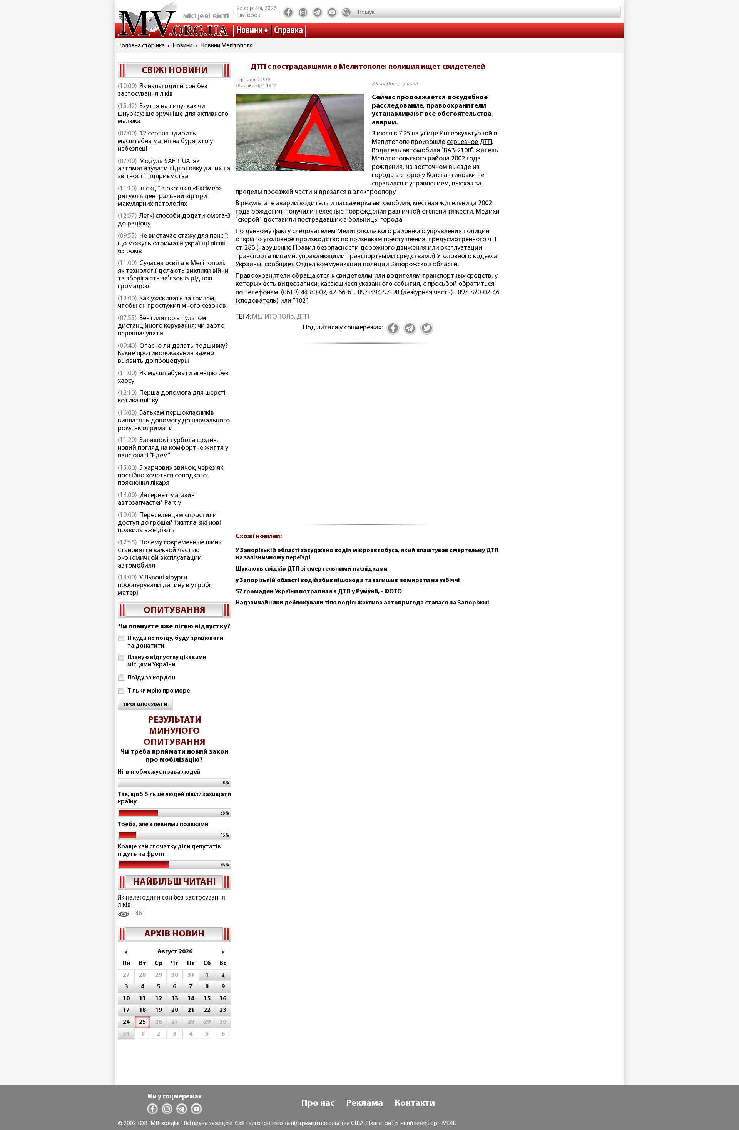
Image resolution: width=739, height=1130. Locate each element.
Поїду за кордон (151, 678)
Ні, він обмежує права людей (159, 772)
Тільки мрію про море (158, 691)
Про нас (317, 1103)
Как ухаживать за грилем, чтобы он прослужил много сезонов (172, 302)
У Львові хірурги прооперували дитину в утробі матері (164, 585)
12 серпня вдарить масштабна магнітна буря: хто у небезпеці (165, 141)
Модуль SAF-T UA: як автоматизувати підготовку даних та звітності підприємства (174, 169)
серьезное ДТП (469, 142)
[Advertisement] (368, 438)
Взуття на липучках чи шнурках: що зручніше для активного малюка (173, 114)
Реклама (364, 1103)
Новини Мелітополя (226, 46)
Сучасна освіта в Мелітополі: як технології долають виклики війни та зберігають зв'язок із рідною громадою (173, 275)
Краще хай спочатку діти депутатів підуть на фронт (169, 850)
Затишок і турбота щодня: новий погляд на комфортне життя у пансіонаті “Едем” (173, 448)
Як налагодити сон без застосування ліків (162, 90)
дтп (303, 317)
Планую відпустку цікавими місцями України (166, 661)
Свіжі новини (174, 70)
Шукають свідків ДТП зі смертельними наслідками (312, 569)
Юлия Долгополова (395, 84)
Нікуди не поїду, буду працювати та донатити (175, 642)
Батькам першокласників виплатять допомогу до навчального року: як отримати (174, 421)
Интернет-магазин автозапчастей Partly (156, 499)
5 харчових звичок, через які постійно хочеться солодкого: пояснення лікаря (171, 476)
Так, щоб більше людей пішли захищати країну (174, 798)
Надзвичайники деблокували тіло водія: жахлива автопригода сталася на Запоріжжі (362, 603)
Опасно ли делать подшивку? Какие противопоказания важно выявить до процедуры (173, 354)
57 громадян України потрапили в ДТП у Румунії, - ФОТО (319, 592)
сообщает (279, 264)
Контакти (415, 1103)
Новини (249, 30)
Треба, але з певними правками (163, 824)
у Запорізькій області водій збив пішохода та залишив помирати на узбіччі (348, 581)
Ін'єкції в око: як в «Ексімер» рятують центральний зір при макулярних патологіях (170, 196)
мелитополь (273, 317)
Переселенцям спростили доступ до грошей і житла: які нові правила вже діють (169, 523)
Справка (288, 30)
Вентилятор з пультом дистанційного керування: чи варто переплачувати (171, 326)
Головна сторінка (142, 46)
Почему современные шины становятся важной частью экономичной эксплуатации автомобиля (170, 554)
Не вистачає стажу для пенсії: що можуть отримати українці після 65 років (173, 244)
